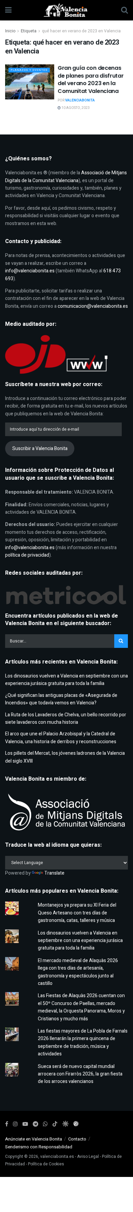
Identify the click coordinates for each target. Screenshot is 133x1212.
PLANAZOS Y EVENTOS (29, 70)
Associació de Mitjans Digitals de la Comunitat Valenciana (66, 176)
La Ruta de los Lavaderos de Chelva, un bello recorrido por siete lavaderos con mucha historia (65, 718)
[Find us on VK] (65, 1124)
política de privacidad (27, 555)
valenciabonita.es (57, 1156)
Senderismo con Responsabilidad (38, 1147)
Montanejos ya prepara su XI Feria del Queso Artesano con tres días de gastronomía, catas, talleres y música (77, 913)
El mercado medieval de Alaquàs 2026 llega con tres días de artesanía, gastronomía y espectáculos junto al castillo (78, 972)
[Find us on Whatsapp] (45, 1124)
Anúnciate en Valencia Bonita (33, 1139)
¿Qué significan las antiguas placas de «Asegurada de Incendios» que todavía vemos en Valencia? (61, 699)
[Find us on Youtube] (25, 1124)
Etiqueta (28, 31)
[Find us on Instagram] (15, 1124)
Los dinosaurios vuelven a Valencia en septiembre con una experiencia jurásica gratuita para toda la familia (66, 679)
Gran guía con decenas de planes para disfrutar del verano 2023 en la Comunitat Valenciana (90, 79)
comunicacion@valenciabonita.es (93, 306)
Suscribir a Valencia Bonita (40, 448)
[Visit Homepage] (66, 10)
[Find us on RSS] (75, 1124)
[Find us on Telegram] (35, 1124)
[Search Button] (124, 10)
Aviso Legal (88, 1156)
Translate (54, 873)
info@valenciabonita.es (30, 270)
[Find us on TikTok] (55, 1124)
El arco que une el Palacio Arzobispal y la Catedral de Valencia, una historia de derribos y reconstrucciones (60, 737)
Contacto (77, 1139)
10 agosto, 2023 (75, 108)
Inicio (10, 31)
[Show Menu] (8, 10)
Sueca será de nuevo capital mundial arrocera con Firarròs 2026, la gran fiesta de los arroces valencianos (80, 1074)
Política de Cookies (46, 1164)
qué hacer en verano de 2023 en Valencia (81, 31)
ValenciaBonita (80, 100)
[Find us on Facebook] (6, 1124)
